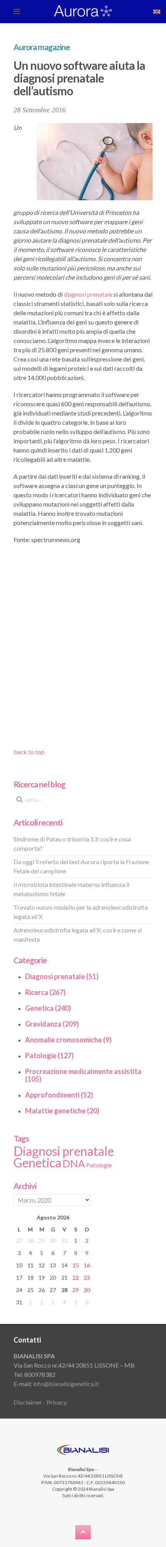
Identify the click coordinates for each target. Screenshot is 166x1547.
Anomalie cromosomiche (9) (68, 1039)
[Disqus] (83, 648)
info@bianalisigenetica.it (66, 1383)
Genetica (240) (48, 1008)
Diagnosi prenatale (64, 1151)
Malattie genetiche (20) (62, 1110)
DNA (74, 1163)
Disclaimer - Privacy (40, 1402)
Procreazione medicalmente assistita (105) (83, 1075)
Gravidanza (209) (52, 1024)
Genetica (37, 1162)
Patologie (99, 1165)
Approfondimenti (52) (59, 1095)
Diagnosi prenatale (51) (61, 976)
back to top (29, 751)
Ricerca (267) (45, 992)
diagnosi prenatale (88, 294)
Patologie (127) (49, 1055)
